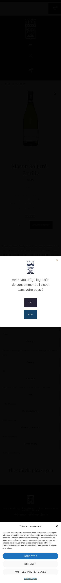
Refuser (30, 564)
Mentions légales (30, 579)
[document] (30, 291)
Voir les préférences (30, 572)
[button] (56, 526)
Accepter (30, 556)
